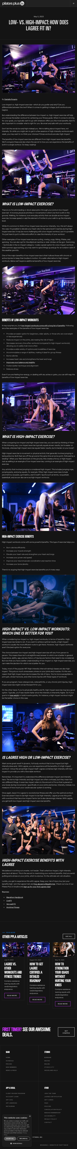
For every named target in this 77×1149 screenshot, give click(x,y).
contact (48, 1122)
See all (69, 936)
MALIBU (47, 1064)
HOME (8, 1057)
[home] (13, 3)
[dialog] (17, 1130)
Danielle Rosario (10, 99)
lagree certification (53, 1096)
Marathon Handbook (14, 897)
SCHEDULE (10, 1061)
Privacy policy (50, 1119)
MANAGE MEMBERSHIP (52, 1113)
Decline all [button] (24, 1138)
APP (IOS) (9, 1100)
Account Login (12, 1096)
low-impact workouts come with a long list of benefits (43, 325)
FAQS (46, 1103)
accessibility (50, 1116)
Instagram (10, 1106)
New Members (11, 1067)
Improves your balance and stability (20, 362)
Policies (47, 1106)
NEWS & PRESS (11, 1070)
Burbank (47, 1057)
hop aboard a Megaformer (44, 884)
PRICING (9, 1064)
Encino (47, 1061)
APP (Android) (11, 1103)
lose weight (14, 695)
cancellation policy (53, 1109)
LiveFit (9, 900)
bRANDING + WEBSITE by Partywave (54, 1145)
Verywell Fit (11, 904)
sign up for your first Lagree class (37, 886)
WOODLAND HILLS (51, 1070)
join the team (50, 1093)
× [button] (30, 1116)
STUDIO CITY (49, 1067)
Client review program (15, 1093)
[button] (73, 3)
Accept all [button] (10, 1138)
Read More (12, 995)
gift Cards (48, 1100)
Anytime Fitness (12, 907)
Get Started (66, 1032)
